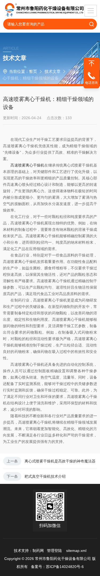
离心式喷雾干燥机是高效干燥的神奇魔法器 (60, 461)
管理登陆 (54, 550)
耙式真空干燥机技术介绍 (45, 476)
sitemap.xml (76, 550)
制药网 (38, 550)
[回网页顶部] (91, 63)
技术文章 (53, 71)
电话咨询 (91, 83)
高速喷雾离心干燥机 (27, 165)
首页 (33, 71)
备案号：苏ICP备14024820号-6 (57, 566)
